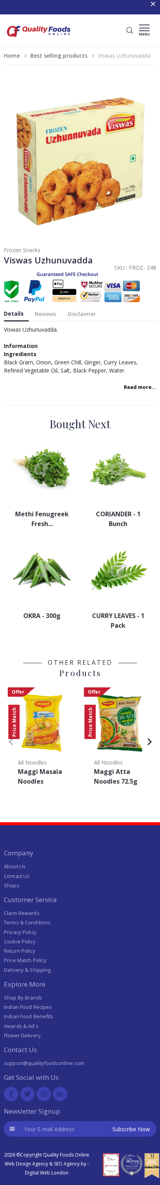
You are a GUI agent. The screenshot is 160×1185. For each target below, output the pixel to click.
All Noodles (32, 762)
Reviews (45, 314)
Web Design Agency (26, 1163)
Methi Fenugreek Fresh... (42, 519)
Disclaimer (82, 314)
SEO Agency (67, 1163)
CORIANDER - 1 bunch (118, 519)
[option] (42, 739)
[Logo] (39, 39)
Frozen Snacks (22, 250)
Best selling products (58, 55)
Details (14, 313)
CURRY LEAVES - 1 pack (118, 620)
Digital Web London (46, 1172)
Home (12, 55)
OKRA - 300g (42, 615)
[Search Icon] (129, 30)
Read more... (140, 386)
